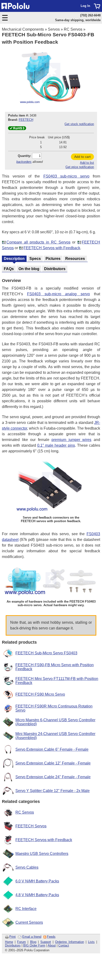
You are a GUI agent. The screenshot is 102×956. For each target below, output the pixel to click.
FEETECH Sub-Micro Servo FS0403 (46, 653)
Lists (91, 942)
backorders (24, 162)
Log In (85, 6)
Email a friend (31, 936)
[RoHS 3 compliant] (17, 129)
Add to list (87, 162)
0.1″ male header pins (56, 445)
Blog (33, 942)
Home (9, 942)
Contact (63, 945)
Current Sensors (29, 922)
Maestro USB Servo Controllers (41, 854)
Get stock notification (79, 124)
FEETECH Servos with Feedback (51, 248)
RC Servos (73, 29)
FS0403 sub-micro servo (66, 176)
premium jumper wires (71, 440)
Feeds (51, 936)
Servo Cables (26, 867)
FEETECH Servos (30, 826)
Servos (54, 29)
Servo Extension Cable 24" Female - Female (53, 777)
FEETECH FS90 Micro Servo (40, 694)
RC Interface (26, 909)
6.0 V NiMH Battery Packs (37, 881)
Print (12, 936)
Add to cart (82, 157)
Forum (21, 942)
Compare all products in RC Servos (38, 242)
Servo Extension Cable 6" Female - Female (51, 749)
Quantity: (24, 156)
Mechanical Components (23, 29)
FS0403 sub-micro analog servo (58, 294)
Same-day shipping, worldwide (78, 20)
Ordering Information (69, 942)
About (52, 945)
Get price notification (79, 167)
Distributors (13, 945)
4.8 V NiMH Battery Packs (37, 895)
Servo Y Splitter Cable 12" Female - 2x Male (52, 791)
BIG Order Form (34, 945)
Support (45, 942)
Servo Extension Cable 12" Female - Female (53, 763)
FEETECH (26, 120)
